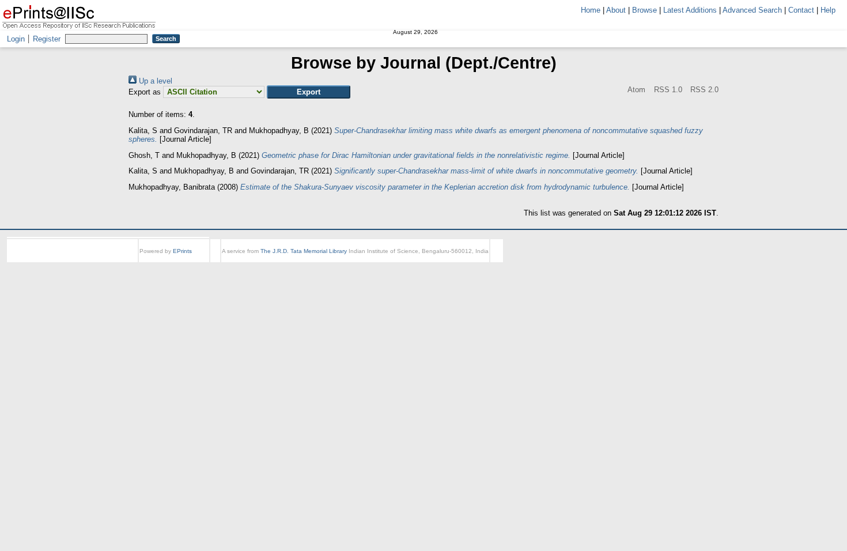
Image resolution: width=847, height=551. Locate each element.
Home (590, 10)
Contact (801, 10)
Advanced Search (752, 10)
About (616, 10)
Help (827, 10)
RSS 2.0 (703, 89)
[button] (308, 92)
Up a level (154, 81)
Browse (644, 10)
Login (16, 39)
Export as (144, 92)
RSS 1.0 (659, 89)
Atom (619, 89)
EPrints (182, 251)
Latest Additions (690, 10)
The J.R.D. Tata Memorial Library (303, 251)
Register (46, 39)
